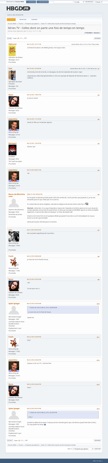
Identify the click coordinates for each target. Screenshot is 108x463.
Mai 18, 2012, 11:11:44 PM (34, 119)
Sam (10, 68)
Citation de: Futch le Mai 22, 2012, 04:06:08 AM (43, 307)
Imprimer (97, 38)
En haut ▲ (100, 461)
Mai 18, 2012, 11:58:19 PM (34, 143)
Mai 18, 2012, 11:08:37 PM (34, 94)
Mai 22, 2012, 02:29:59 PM (34, 337)
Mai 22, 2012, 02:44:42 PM (34, 384)
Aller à (69, 449)
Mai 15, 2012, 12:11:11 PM (34, 44)
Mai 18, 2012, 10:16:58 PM (34, 68)
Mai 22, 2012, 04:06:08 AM (34, 256)
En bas (9, 38)
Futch (11, 256)
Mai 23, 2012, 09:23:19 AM (34, 408)
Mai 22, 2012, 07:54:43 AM (34, 303)
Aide (94, 461)
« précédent (88, 33)
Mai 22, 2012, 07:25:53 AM (34, 279)
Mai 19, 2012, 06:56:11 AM (34, 170)
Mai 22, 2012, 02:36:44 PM (34, 360)
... (23, 38)
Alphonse (12, 44)
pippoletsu (13, 119)
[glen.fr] (9, 248)
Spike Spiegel (14, 303)
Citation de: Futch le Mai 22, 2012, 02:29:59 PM (43, 412)
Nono (11, 95)
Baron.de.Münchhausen (17, 195)
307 (25, 38)
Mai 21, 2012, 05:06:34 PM (35, 194)
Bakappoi (13, 143)
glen (10, 230)
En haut (9, 440)
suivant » (97, 33)
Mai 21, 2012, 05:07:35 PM (34, 230)
